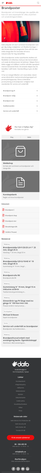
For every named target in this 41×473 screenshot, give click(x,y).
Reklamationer (20, 391)
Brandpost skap (11, 215)
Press (20, 411)
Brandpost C (9, 210)
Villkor (21, 407)
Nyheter (20, 394)
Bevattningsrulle (11, 227)
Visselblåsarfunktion (20, 404)
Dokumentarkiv (20, 397)
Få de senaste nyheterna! (20, 438)
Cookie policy (20, 401)
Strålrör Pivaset (11, 232)
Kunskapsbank (20, 381)
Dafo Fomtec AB (21, 427)
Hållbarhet (20, 388)
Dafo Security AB (20, 424)
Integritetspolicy (20, 384)
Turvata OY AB (20, 430)
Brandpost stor (10, 221)
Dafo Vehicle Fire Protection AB (20, 420)
